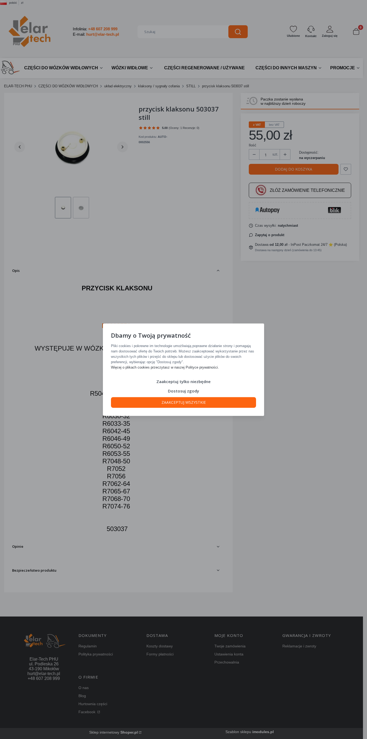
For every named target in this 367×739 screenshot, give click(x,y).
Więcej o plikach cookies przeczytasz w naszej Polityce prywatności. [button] (165, 367)
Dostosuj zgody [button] (183, 390)
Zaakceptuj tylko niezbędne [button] (183, 381)
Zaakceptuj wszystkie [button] (183, 402)
